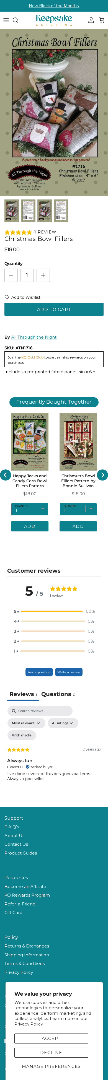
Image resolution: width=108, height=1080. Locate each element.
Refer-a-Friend (19, 904)
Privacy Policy (18, 972)
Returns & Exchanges (26, 946)
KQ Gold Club (32, 357)
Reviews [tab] (23, 694)
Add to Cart (54, 309)
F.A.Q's (11, 826)
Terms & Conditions (24, 963)
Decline (51, 1052)
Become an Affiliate (25, 886)
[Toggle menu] (6, 20)
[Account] (90, 20)
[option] (54, 112)
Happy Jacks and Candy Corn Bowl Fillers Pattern (29, 480)
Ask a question (39, 672)
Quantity (13, 263)
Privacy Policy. (28, 1024)
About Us (14, 835)
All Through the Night (33, 337)
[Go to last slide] (5, 475)
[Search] (18, 20)
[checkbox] (21, 735)
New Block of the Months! (54, 5)
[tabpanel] (54, 753)
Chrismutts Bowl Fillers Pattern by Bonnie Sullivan (78, 480)
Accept (51, 1038)
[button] (22, 298)
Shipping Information (26, 954)
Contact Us (16, 844)
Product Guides (20, 853)
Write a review (68, 672)
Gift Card (13, 912)
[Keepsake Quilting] (54, 20)
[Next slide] (102, 475)
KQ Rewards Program (27, 895)
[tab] (58, 695)
